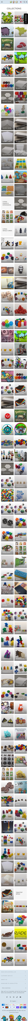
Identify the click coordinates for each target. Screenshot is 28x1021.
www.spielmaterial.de (11, 1010)
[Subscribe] (26, 988)
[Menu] (2, 2)
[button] (24, 2)
